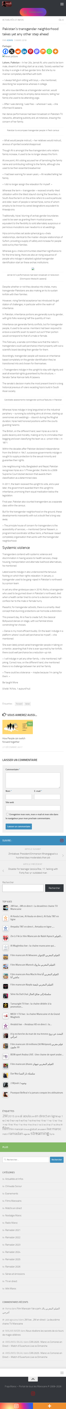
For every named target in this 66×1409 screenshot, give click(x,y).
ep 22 (41, 1125)
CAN (32, 1117)
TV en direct (11, 1281)
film (6, 1128)
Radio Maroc (11, 1222)
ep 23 (46, 1125)
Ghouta (26, 1129)
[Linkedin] (24, 51)
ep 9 (36, 1120)
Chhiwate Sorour (13, 1186)
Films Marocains (13, 1200)
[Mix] (43, 51)
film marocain (17, 1129)
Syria (52, 1134)
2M (5, 1116)
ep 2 (4, 1120)
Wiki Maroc (10, 1288)
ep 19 (27, 1125)
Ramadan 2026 (12, 1266)
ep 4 (14, 1120)
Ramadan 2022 (12, 1237)
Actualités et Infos (13, 20)
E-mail (38, 791)
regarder (26, 1134)
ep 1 (60, 1116)
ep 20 (32, 1125)
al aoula (25, 1116)
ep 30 (60, 1125)
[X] (12, 51)
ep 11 (46, 1120)
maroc (56, 1129)
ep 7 (27, 1120)
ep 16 (13, 1124)
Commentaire (13, 769)
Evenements (11, 1193)
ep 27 (51, 1125)
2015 (11, 1116)
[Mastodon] (37, 51)
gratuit (33, 1129)
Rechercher (8, 882)
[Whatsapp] (49, 51)
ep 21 (37, 1125)
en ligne (52, 1116)
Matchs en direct (13, 1208)
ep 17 (18, 1125)
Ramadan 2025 (12, 1259)
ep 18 (23, 1125)
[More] (55, 51)
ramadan (15, 1133)
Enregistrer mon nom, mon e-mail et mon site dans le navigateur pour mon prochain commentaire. (32, 816)
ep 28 (56, 1125)
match (5, 1134)
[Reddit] (18, 51)
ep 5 (18, 1120)
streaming (40, 1133)
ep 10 (40, 1120)
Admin (10, 40)
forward (19, 704)
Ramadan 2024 (12, 1252)
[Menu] (62, 4)
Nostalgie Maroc (13, 1215)
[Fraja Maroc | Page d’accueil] (8, 4)
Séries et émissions (15, 1274)
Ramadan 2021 (12, 1230)
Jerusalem (41, 1129)
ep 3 (9, 1120)
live (49, 1129)
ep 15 (7, 1124)
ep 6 (23, 1120)
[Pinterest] (30, 51)
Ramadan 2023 (12, 1244)
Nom (9, 791)
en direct (41, 1116)
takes (27, 704)
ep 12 (51, 1120)
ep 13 (57, 1120)
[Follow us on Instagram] (62, 840)
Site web (10, 802)
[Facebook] (5, 51)
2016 (17, 1116)
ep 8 (31, 1120)
